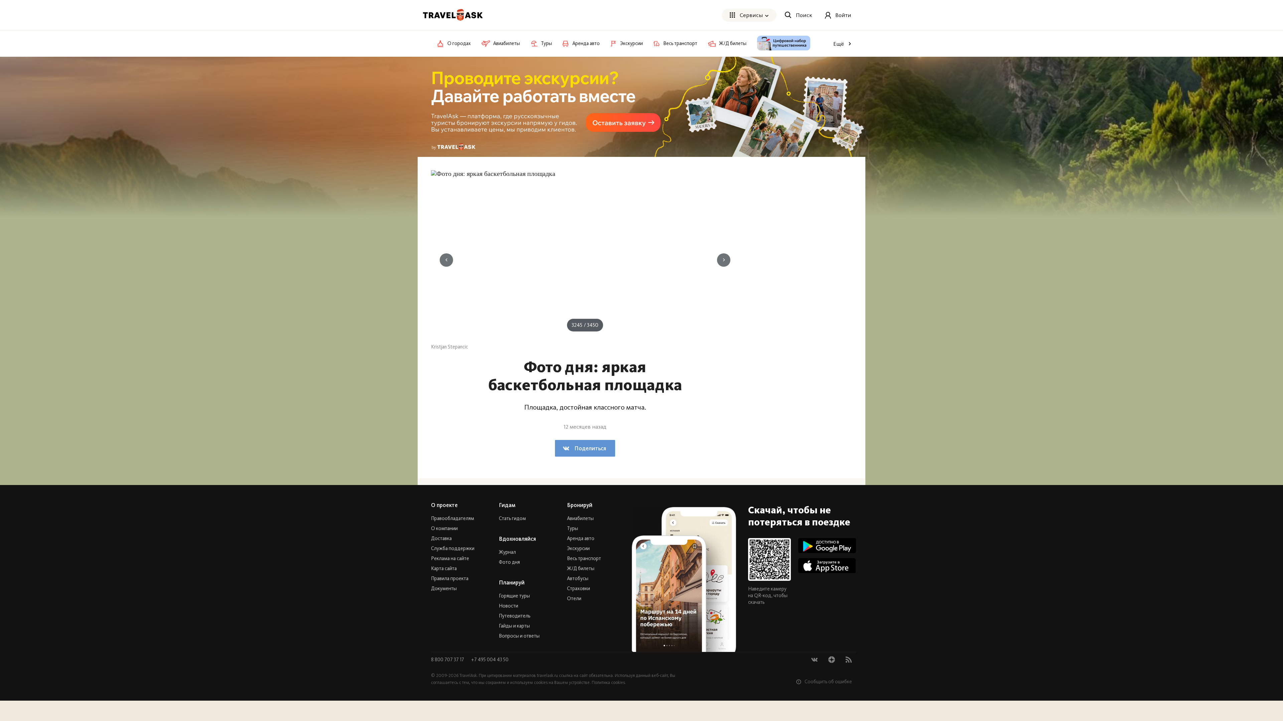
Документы (444, 588)
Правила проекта (449, 578)
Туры (572, 528)
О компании (444, 528)
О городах (459, 43)
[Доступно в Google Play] (827, 545)
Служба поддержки (452, 548)
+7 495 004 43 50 (490, 660)
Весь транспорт (584, 558)
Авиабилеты (580, 518)
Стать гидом (512, 518)
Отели (574, 598)
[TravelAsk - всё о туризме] (452, 15)
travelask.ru (547, 675)
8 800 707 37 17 (448, 660)
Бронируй (579, 505)
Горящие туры (514, 596)
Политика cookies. (609, 682)
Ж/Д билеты (580, 568)
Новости (508, 606)
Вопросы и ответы (519, 636)
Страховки (578, 588)
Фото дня (509, 562)
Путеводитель (514, 616)
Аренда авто (580, 538)
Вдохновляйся (517, 538)
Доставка (441, 538)
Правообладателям (452, 518)
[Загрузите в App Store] (827, 565)
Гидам (507, 505)
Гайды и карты (514, 626)
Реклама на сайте (450, 558)
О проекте (444, 505)
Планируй (512, 582)
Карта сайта (444, 568)
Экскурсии (578, 548)
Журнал (507, 552)
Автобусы (577, 578)
